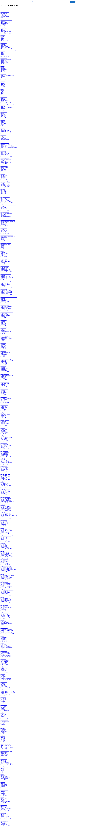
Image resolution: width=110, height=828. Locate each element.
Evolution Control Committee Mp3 (8, 692)
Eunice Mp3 (3, 140)
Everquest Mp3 (4, 426)
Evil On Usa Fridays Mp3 (6, 657)
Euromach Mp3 (4, 179)
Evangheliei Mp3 (4, 320)
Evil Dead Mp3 (4, 638)
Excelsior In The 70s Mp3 (6, 817)
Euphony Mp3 (3, 151)
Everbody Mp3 (4, 407)
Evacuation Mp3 (4, 259)
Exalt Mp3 (3, 783)
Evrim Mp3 (3, 703)
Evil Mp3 (2, 636)
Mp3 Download (4, 9)
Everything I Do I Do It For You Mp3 (8, 569)
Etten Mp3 (3, 98)
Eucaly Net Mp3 (4, 117)
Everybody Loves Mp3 (5, 497)
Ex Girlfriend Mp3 (4, 752)
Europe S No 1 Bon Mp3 (6, 201)
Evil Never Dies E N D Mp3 (6, 656)
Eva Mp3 (2, 251)
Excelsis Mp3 (3, 820)
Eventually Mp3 (4, 387)
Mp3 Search (3, 10)
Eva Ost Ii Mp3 (4, 256)
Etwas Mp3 (3, 108)
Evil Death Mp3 (4, 639)
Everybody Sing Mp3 (5, 512)
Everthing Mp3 (4, 429)
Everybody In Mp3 (4, 492)
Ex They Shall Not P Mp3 (6, 766)
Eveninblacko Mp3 (4, 368)
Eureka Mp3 (3, 170)
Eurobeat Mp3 (3, 176)
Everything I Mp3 (4, 561)
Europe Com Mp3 (4, 195)
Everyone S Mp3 (4, 537)
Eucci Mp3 (3, 120)
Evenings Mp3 (3, 376)
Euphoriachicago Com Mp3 (6, 156)
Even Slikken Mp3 (4, 356)
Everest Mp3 (3, 409)
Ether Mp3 (3, 53)
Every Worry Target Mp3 (6, 485)
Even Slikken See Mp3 (5, 358)
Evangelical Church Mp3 (6, 290)
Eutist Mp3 (3, 238)
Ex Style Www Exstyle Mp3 (6, 763)
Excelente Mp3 (4, 805)
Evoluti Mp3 (3, 685)
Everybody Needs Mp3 (5, 499)
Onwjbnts (2, 551)
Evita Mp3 (3, 674)
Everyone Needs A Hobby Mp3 (7, 535)
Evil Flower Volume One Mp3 (7, 647)
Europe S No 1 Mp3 (5, 200)
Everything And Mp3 (5, 552)
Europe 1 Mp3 (3, 192)
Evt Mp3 (2, 708)
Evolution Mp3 (4, 686)
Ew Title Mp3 (3, 714)
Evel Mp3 (3, 341)
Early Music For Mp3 (5, 16)
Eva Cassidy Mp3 (4, 253)
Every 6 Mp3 (3, 431)
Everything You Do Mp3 (6, 598)
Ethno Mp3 (3, 70)
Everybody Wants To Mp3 (6, 514)
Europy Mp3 (3, 214)
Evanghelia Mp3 (4, 317)
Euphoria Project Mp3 (5, 153)
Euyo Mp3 (3, 247)
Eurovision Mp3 (4, 224)
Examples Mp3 (4, 795)
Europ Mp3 (3, 189)
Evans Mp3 (3, 322)
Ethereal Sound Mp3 (5, 56)
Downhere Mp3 (4, 13)
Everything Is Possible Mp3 (6, 577)
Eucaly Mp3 (3, 116)
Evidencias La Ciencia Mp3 (6, 629)
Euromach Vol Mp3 (4, 181)
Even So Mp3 (3, 361)
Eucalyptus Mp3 (4, 118)
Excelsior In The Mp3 (5, 816)
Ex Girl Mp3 (3, 743)
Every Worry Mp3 (4, 484)
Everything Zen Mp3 (5, 601)
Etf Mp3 (2, 37)
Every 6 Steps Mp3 (4, 432)
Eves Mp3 (3, 618)
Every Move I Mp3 (4, 455)
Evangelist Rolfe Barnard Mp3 (7, 312)
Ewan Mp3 (3, 717)
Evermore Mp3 (4, 425)
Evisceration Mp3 (4, 672)
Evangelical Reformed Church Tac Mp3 (9, 297)
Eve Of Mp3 (3, 335)
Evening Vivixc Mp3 (5, 374)
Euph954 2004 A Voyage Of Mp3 (7, 146)
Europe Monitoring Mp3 (5, 197)
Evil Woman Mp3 (4, 664)
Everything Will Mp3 (5, 593)
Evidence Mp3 (3, 625)
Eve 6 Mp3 (3, 330)
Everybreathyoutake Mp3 (6, 518)
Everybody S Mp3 (4, 502)
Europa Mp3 (3, 190)
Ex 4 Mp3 (3, 740)
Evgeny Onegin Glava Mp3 (6, 623)
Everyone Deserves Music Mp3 (7, 530)
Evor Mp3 (3, 701)
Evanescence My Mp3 (5, 276)
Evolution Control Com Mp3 (6, 690)
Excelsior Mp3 (3, 813)
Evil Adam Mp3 (4, 637)
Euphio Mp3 (3, 149)
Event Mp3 (3, 381)
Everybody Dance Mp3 (5, 489)
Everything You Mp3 (5, 594)
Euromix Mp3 (3, 187)
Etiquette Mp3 (3, 76)
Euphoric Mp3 (3, 161)
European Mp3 (4, 208)
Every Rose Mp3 (4, 468)
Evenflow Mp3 (4, 364)
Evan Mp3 (3, 264)
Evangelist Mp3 (4, 303)
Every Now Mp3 (4, 460)
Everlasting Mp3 (4, 417)
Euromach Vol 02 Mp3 (5, 184)
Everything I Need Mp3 (5, 570)
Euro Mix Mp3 (4, 175)
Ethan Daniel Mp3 (4, 40)
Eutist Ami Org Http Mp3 (6, 243)
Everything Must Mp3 (5, 579)
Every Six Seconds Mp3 (5, 476)
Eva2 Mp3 (3, 258)
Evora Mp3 (3, 702)
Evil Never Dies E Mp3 (5, 653)
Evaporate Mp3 (4, 324)
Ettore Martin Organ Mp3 (6, 102)
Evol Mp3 (3, 684)
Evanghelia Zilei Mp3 (5, 318)
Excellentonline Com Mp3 (6, 811)
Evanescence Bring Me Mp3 (6, 270)
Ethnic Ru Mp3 (4, 68)
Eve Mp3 (2, 329)
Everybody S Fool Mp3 (5, 503)
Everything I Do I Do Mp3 (6, 566)
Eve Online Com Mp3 (5, 337)
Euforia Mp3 (3, 123)
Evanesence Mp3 (4, 278)
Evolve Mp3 (3, 695)
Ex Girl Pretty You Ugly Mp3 (6, 751)
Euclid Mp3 (3, 122)
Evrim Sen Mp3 (4, 705)
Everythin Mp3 (4, 545)
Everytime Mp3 (4, 609)
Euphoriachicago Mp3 (5, 155)
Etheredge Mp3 (4, 58)
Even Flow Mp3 (4, 348)
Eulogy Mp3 (3, 138)
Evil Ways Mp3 (4, 663)
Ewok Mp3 (3, 732)
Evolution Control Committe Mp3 (7, 691)
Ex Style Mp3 (3, 761)
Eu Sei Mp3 (3, 114)
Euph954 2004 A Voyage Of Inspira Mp (9, 147)
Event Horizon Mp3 (5, 383)
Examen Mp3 (3, 788)
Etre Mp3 (2, 89)
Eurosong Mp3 (4, 222)
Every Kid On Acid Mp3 (6, 445)
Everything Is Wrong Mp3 (6, 578)
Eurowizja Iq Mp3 (4, 230)
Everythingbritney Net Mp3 (6, 603)
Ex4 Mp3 (2, 772)
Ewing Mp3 (3, 730)
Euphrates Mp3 (4, 163)
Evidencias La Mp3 (4, 628)
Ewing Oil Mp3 (4, 731)
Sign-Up (76, 1)
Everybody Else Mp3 (5, 490)
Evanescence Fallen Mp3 (6, 274)
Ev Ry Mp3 (3, 249)
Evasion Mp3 (3, 328)
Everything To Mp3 (4, 591)
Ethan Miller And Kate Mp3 (6, 48)
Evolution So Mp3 (4, 693)
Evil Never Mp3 (4, 651)
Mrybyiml (3, 746)
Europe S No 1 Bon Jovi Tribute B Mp (8, 205)
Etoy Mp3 (3, 86)
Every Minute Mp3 (4, 451)
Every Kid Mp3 (4, 443)
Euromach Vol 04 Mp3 (5, 186)
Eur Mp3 (2, 168)
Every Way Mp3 (4, 480)
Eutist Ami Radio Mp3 (5, 244)
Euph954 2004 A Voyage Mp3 (7, 145)
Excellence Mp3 (4, 806)
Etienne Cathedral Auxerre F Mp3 (7, 75)
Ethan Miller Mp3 (4, 46)
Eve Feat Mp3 (3, 333)
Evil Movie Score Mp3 (5, 649)
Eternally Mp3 (3, 24)
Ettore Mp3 (3, 99)
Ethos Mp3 (3, 71)
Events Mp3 (3, 385)
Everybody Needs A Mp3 (6, 500)
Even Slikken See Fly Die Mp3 (7, 360)
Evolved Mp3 (3, 697)
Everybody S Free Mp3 (5, 506)
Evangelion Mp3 (4, 300)
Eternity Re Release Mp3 (6, 31)
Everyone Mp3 (4, 526)
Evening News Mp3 (5, 371)
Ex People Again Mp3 (5, 756)
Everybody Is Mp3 (4, 494)
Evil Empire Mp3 (4, 641)
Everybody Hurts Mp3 (5, 491)
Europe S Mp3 (3, 198)
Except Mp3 (3, 822)
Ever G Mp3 (3, 394)
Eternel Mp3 (3, 25)
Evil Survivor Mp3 (4, 661)
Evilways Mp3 (3, 671)
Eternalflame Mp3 (4, 23)
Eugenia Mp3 (3, 133)
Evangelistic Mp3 (4, 314)
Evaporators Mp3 (4, 326)
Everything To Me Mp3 (5, 592)
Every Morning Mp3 (5, 453)
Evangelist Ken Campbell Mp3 (7, 308)
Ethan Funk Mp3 (4, 43)
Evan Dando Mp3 (4, 267)
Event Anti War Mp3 (5, 382)
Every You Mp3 (4, 486)
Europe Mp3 (3, 191)
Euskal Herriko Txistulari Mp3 (7, 235)
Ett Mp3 (2, 93)
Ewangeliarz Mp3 (4, 720)
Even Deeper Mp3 (4, 347)
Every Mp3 (3, 430)
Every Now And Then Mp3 (6, 462)
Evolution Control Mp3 (5, 687)
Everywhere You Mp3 (5, 616)
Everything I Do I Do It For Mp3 (7, 568)
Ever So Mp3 (3, 400)
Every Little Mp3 (4, 446)
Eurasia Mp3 (3, 169)
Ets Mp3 (2, 91)
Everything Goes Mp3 (5, 560)
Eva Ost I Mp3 (3, 255)
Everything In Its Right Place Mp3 (7, 575)
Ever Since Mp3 (4, 399)
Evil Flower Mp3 (4, 645)
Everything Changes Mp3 (6, 557)
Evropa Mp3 (3, 706)
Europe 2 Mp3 (3, 193)
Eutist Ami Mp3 (4, 239)
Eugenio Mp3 (3, 135)
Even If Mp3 (3, 349)
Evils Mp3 (3, 669)
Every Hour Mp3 (4, 441)
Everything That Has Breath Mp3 (7, 590)
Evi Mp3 (2, 624)
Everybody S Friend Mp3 (6, 508)
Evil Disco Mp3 (4, 640)
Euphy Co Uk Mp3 (4, 166)
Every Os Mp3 (3, 463)
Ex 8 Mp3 (3, 741)
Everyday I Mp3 (4, 521)
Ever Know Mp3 (4, 397)
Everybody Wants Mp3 (5, 513)
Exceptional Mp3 (4, 824)
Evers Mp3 (3, 428)
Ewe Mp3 (3, 722)
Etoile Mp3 (3, 83)
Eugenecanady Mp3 (5, 130)
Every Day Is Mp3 (4, 439)
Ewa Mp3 (3, 715)
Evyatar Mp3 (3, 709)
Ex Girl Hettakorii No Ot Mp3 (7, 747)
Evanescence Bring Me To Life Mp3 (8, 272)
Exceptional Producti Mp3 (6, 825)
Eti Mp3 (2, 72)
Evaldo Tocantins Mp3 (5, 261)
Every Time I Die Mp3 (5, 479)
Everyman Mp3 (4, 524)
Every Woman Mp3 (4, 483)
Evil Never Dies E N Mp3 (6, 655)
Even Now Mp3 (4, 354)
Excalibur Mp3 (4, 798)
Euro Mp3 (3, 174)
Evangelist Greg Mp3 (5, 305)
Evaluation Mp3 (4, 262)
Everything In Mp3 (4, 571)
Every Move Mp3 (4, 454)
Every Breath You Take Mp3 (6, 437)
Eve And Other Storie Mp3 (6, 331)
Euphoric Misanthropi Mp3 (6, 162)
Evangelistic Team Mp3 (5, 315)
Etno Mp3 (3, 81)
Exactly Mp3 (3, 779)
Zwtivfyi (2, 757)
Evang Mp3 (3, 279)
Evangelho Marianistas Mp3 (6, 287)
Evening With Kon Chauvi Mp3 (7, 375)
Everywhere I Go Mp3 (5, 615)
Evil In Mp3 (3, 648)
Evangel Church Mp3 (5, 283)
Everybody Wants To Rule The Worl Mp (9, 515)
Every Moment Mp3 (5, 452)
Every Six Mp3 (4, 475)
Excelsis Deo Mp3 (4, 821)
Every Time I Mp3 (4, 478)
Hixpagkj (2, 401)
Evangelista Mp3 (4, 313)
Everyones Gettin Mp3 (5, 541)
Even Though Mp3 (4, 363)
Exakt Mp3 (3, 782)
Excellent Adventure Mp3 (6, 808)
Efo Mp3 (2, 17)
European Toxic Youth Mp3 (6, 213)
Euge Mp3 (3, 127)
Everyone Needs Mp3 (5, 532)
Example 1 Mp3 (4, 794)
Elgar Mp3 (3, 18)
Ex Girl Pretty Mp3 (4, 748)
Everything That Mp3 (5, 589)
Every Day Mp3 (4, 438)
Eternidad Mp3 (4, 28)
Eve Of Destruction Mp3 (6, 336)
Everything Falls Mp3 (5, 559)
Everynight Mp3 (4, 525)
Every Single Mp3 (4, 472)
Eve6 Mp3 (3, 340)
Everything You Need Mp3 (6, 599)
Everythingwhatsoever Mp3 (6, 607)
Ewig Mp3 (3, 726)
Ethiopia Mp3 (3, 64)
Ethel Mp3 (3, 52)
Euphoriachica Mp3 (4, 154)
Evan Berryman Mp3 (5, 266)
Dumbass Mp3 (3, 15)
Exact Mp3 (3, 775)
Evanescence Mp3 (4, 268)
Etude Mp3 (3, 105)
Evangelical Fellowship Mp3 (6, 292)
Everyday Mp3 (4, 520)
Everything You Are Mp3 (6, 595)
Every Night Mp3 (4, 458)
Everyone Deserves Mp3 (6, 529)
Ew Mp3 (2, 713)
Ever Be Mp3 (3, 393)
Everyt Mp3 (3, 543)
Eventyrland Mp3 (4, 389)
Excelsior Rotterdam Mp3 (6, 818)
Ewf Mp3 (2, 725)
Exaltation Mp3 (4, 785)
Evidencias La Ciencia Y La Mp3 (7, 632)
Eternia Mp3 (3, 27)
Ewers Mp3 (3, 724)
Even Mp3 (3, 346)
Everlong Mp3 (3, 421)
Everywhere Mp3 (4, 613)
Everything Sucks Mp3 (5, 587)
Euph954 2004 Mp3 (5, 143)
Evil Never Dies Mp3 (5, 652)
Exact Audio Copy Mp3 (5, 777)
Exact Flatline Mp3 (4, 778)
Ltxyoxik (2, 447)
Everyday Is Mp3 (4, 522)
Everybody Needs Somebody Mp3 (8, 501)
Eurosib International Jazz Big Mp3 (8, 220)
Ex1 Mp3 (2, 768)
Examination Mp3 (4, 790)
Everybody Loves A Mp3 (6, 498)
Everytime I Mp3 (4, 610)
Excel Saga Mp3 (4, 802)
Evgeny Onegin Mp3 (5, 622)
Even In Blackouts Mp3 (5, 352)
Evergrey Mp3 (3, 415)
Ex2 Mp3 (2, 770)
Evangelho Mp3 (4, 285)
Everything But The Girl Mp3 (7, 556)
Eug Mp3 (2, 125)
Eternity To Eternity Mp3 (6, 33)
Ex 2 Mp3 (3, 738)
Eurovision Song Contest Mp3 (7, 226)
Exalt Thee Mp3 (4, 784)
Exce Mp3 (3, 799)
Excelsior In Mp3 (4, 814)
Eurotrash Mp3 (4, 223)
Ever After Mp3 (4, 392)
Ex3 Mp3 (2, 771)
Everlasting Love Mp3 (5, 418)
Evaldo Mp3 (3, 260)
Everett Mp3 (3, 410)
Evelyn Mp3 (3, 345)
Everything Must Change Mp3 (7, 580)
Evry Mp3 (3, 707)
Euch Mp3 (3, 121)
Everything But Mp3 (5, 554)
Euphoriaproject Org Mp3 (6, 159)
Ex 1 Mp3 (3, 736)
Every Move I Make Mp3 (6, 456)
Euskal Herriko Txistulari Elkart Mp (8, 236)
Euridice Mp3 (3, 172)
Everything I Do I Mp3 (5, 564)
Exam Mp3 (3, 787)
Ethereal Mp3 (3, 54)
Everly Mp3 (3, 422)
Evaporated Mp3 (4, 325)
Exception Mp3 (4, 823)
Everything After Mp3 (5, 549)
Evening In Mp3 (4, 370)
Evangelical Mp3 (4, 289)
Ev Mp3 (2, 248)
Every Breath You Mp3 (5, 435)
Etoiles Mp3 (3, 84)
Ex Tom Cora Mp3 (4, 767)
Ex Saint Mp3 (3, 760)
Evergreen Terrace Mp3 (5, 414)
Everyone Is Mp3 (4, 531)
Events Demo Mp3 (4, 386)
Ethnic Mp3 (3, 66)
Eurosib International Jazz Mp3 (7, 218)
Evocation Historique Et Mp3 (6, 679)
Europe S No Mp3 (4, 199)
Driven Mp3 (3, 14)
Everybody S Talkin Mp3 (6, 510)
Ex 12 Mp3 (3, 737)
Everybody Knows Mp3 (5, 495)
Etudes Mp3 (3, 106)
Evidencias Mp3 (4, 626)
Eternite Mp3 (3, 29)
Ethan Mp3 (3, 39)
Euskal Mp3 (3, 232)
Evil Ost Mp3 (3, 659)
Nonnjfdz (2, 55)
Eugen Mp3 (3, 128)
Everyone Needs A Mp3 (5, 533)
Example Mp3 (3, 793)
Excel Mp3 (3, 800)
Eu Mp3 (2, 110)
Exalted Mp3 (3, 786)
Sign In (72, 1)
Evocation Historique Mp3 (6, 678)
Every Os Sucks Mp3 (5, 464)
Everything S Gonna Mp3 (6, 584)
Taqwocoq (3, 321)
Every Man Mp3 (4, 449)
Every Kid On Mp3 (4, 444)
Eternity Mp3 (3, 30)
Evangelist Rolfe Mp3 (5, 310)
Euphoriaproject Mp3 (5, 158)
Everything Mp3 (4, 546)
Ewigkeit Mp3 (3, 729)
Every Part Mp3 (4, 466)
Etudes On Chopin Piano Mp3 (7, 107)
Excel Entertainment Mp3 (6, 801)
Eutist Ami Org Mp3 (5, 241)
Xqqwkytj (3, 32)
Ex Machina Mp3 (4, 754)
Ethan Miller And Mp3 (5, 47)
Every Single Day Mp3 (5, 474)
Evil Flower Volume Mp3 (6, 646)
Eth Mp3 (2, 38)
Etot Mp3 (2, 85)
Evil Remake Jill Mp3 (5, 660)
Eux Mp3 (2, 246)
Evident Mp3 (3, 634)
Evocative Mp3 (4, 682)
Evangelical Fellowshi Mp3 (6, 291)
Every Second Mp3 (4, 471)
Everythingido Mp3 (4, 605)
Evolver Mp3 (3, 698)
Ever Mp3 (3, 391)
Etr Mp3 (2, 87)
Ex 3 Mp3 (3, 739)
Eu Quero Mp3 (4, 112)
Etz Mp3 (2, 109)
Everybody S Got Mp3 (5, 509)
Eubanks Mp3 (3, 115)
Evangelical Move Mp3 (5, 293)
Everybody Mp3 (4, 487)
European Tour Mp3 (5, 210)
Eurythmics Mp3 (4, 231)
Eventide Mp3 (3, 384)
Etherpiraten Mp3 (4, 62)
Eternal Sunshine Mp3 (5, 22)
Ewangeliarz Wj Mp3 (5, 721)
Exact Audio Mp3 (4, 776)
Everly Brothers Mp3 (5, 423)
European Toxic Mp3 (5, 212)
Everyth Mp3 (3, 544)
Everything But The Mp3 (6, 555)
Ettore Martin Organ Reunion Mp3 (8, 104)
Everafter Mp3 (3, 406)
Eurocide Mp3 (3, 177)
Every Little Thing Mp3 (5, 448)
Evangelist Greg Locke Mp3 (6, 306)
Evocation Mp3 (4, 676)
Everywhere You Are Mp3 (6, 617)
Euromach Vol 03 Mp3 (5, 185)
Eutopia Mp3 (3, 245)
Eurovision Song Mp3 (5, 225)
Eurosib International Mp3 (6, 216)
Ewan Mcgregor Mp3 (5, 718)
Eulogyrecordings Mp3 (5, 139)
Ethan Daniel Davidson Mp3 (6, 41)
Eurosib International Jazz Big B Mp (8, 221)
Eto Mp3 (2, 82)
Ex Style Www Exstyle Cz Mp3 (7, 764)
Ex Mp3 (2, 733)
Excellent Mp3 (3, 807)
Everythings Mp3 (4, 606)
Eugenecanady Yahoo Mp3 (6, 131)
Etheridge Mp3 (4, 61)
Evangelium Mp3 (4, 316)
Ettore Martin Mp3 (4, 100)
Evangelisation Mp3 (5, 301)
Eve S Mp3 (3, 339)
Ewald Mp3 (3, 716)
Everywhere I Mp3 (4, 614)
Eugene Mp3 (3, 129)
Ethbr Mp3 (3, 51)
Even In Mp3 (3, 351)
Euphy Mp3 (3, 164)
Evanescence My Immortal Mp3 (7, 277)
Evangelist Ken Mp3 (5, 307)
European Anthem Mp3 (5, 209)
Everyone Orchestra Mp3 (6, 536)
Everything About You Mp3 (6, 548)
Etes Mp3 (2, 36)
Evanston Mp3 (3, 323)
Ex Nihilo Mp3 (4, 755)
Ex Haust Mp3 (3, 753)
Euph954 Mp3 (3, 141)
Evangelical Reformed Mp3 (6, 294)
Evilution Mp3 (3, 670)
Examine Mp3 (3, 791)
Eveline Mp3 (3, 343)
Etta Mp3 (2, 95)
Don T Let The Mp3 (5, 12)
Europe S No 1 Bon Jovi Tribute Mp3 (8, 204)
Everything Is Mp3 (4, 576)
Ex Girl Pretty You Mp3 (5, 749)
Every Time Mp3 (4, 477)
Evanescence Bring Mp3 (5, 269)
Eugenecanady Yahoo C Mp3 (6, 132)
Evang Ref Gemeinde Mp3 (6, 281)
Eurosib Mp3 (3, 215)
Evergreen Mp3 (4, 412)
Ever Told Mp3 (4, 403)
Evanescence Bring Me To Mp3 (7, 271)
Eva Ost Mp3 (3, 254)
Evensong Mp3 (4, 379)
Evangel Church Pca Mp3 (6, 284)
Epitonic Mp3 (3, 21)
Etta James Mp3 (4, 97)
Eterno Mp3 (3, 35)
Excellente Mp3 (4, 809)
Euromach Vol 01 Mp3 (5, 182)
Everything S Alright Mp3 (6, 583)
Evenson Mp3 (3, 377)
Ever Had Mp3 (4, 395)
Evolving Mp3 (3, 699)
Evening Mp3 (3, 369)
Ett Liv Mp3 (3, 94)
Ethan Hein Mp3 (4, 45)
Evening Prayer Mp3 (5, 372)
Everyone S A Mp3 (4, 538)
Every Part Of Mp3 (4, 467)
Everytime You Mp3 (5, 612)
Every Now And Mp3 (5, 461)
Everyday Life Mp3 (4, 523)
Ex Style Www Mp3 (5, 762)
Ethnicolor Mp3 (4, 69)
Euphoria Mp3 (3, 152)
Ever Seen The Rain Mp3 (6, 398)
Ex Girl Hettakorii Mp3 (5, 744)
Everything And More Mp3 (6, 553)
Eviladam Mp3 (3, 668)
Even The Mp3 (4, 362)
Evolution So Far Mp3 (5, 694)
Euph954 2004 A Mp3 (5, 144)
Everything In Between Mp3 (6, 572)
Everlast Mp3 (3, 416)
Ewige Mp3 (3, 728)
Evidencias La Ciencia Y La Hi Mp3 (8, 633)
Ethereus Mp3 (3, 60)
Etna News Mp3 (4, 79)
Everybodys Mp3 (4, 517)
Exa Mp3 (2, 774)
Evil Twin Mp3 (4, 662)
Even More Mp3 (4, 353)
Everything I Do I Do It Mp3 (6, 567)
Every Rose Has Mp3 (5, 469)
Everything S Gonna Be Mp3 (6, 586)
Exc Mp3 (2, 797)
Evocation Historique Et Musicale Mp (8, 680)
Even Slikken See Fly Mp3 (6, 359)
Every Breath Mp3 (4, 433)
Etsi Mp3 (2, 92)
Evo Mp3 (2, 675)
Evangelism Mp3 (4, 302)
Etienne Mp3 (3, 74)
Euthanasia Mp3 (4, 237)
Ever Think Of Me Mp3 (5, 402)
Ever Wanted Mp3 (4, 405)
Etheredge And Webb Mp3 (6, 59)
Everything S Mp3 (4, 582)
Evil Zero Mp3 (3, 667)
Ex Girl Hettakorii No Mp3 (6, 745)
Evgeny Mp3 (3, 621)
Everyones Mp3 (4, 540)
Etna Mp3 (3, 77)
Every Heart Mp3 (4, 440)
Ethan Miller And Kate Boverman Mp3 (8, 50)
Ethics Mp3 (3, 63)
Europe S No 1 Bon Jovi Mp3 (7, 202)
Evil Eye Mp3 (3, 644)
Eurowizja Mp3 (4, 228)
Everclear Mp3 (3, 408)
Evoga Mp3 (3, 683)
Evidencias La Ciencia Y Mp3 (7, 630)
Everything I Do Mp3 (5, 563)
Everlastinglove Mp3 (5, 420)
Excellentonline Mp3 (5, 810)
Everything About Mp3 (5, 547)
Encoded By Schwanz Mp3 (6, 20)
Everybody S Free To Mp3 (6, 507)
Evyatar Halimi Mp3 (5, 710)
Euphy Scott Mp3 (4, 167)
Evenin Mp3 (3, 366)
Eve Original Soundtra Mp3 (6, 338)
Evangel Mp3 (3, 282)
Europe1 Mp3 (3, 207)
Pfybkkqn (2, 539)
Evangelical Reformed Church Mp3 (8, 295)
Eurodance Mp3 (4, 178)
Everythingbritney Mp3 (5, 602)
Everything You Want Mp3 (6, 600)
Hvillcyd (2, 516)
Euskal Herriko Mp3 (5, 233)
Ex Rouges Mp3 (4, 759)
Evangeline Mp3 (4, 299)
